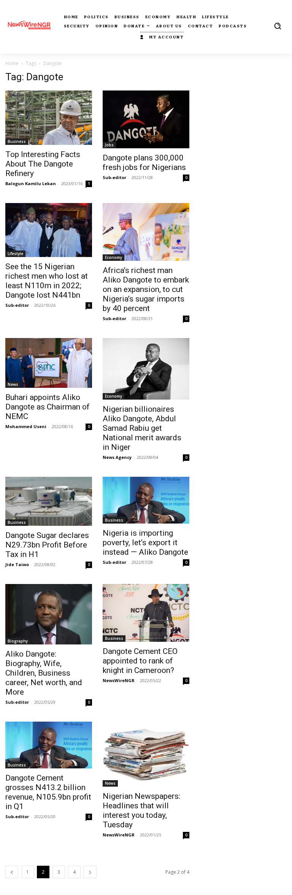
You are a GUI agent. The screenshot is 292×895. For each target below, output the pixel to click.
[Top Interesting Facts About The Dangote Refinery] (48, 117)
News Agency (117, 457)
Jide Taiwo (17, 564)
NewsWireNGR (119, 680)
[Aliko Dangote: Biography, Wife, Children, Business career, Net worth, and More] (48, 614)
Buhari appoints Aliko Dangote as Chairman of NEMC (47, 407)
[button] (277, 26)
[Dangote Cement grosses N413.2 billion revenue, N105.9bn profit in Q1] (48, 745)
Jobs (109, 145)
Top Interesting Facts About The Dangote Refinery (42, 164)
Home (12, 63)
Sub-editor (114, 177)
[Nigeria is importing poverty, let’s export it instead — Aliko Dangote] (146, 500)
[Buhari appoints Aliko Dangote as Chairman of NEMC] (48, 363)
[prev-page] (11, 872)
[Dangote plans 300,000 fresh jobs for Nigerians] (146, 119)
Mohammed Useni (25, 426)
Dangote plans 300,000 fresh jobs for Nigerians (144, 162)
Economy (113, 257)
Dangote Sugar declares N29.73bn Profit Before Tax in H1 (47, 545)
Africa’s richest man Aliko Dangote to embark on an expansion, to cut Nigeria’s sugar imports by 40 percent (146, 289)
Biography (18, 641)
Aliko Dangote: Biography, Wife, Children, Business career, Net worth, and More (43, 673)
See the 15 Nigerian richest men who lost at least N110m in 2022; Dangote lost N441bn (46, 281)
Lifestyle (15, 253)
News (13, 384)
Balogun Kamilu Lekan (30, 183)
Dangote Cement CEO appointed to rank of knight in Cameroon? (140, 661)
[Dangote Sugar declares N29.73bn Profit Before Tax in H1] (48, 501)
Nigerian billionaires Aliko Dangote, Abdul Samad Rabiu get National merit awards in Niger (142, 428)
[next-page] (90, 872)
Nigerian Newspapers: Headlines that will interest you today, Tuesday (141, 810)
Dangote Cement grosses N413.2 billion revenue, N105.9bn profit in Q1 (48, 792)
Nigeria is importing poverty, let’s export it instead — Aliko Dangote (145, 542)
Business (17, 141)
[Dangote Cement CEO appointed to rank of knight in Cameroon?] (146, 613)
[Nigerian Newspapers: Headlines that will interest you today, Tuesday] (146, 754)
